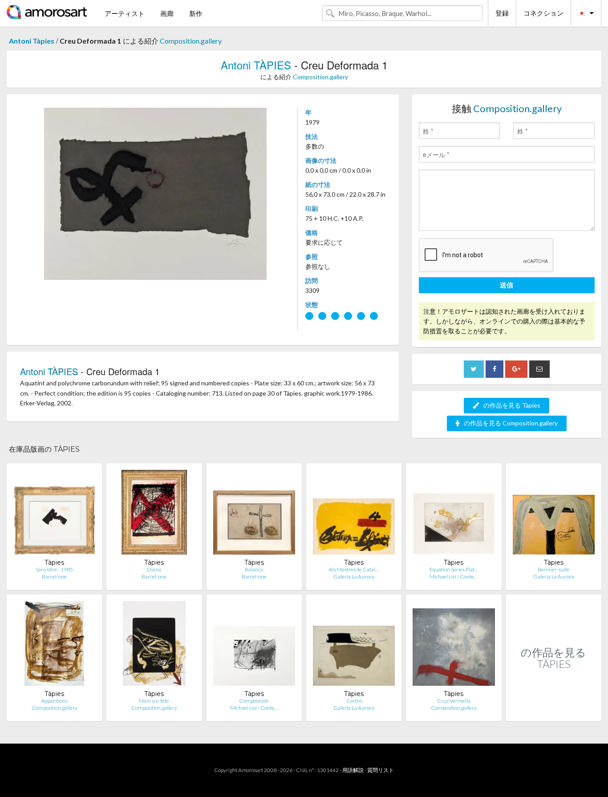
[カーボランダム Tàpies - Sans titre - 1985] (54, 514)
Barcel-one (54, 576)
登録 (502, 13)
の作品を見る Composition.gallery (511, 423)
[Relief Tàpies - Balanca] (254, 514)
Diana (154, 569)
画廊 (167, 13)
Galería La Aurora (353, 576)
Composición (254, 700)
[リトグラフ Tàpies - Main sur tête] (154, 645)
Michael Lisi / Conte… (454, 576)
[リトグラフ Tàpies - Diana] (154, 514)
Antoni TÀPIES (256, 65)
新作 (196, 13)
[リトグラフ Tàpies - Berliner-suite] (554, 514)
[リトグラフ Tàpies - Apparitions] (54, 645)
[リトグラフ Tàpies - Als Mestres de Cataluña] (354, 514)
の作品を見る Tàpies (511, 405)
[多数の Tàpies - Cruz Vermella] (454, 645)
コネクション (543, 13)
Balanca (254, 569)
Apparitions (54, 700)
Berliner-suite (554, 569)
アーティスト (125, 13)
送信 (506, 285)
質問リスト (380, 770)
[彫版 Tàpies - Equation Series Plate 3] (454, 514)
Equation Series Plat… (454, 569)
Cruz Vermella (453, 700)
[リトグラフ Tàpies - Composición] (254, 645)
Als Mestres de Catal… (354, 569)
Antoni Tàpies (31, 40)
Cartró (354, 700)
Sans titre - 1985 (54, 569)
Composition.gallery (191, 40)
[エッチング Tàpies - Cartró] (354, 645)
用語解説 (353, 770)
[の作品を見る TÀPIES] (553, 712)
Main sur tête (154, 700)
